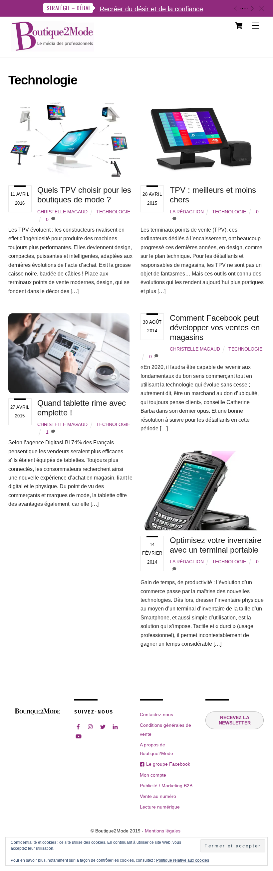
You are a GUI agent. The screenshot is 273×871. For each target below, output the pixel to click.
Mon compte (153, 775)
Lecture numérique (160, 807)
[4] (245, 8)
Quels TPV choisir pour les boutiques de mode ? (84, 194)
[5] (247, 8)
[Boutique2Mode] (52, 48)
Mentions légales (162, 830)
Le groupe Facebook (167, 764)
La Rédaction (187, 211)
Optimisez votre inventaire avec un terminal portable (215, 545)
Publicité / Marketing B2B (166, 785)
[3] (244, 8)
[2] (242, 8)
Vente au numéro (158, 796)
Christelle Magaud (62, 211)
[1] (240, 8)
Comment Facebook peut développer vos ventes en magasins (215, 327)
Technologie (113, 211)
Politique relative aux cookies (182, 860)
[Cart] (238, 25)
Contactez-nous (156, 714)
